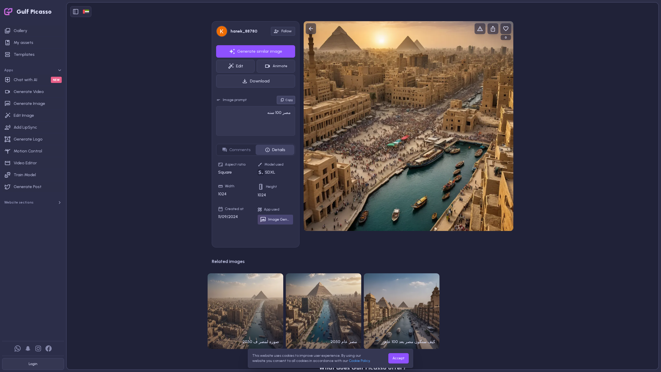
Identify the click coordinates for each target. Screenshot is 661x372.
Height (271, 186)
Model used (274, 164)
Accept (398, 358)
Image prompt (235, 100)
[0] (505, 28)
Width (229, 186)
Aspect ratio (235, 164)
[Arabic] (86, 11)
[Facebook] (48, 348)
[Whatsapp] (17, 348)
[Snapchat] (28, 348)
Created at (234, 209)
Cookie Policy (359, 361)
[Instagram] (38, 348)
